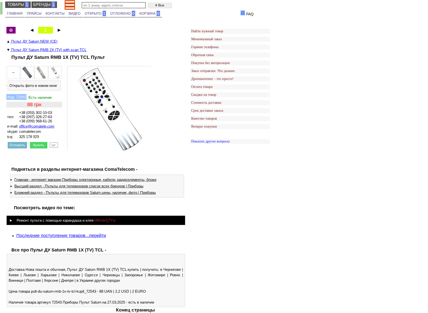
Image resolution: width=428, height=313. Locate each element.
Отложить (17, 145)
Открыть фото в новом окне (33, 85)
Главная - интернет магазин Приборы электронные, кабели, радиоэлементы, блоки (85, 179)
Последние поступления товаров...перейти (61, 235)
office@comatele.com (36, 126)
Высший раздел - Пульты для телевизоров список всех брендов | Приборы (78, 186)
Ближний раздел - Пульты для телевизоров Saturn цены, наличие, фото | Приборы (85, 192)
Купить (38, 145)
